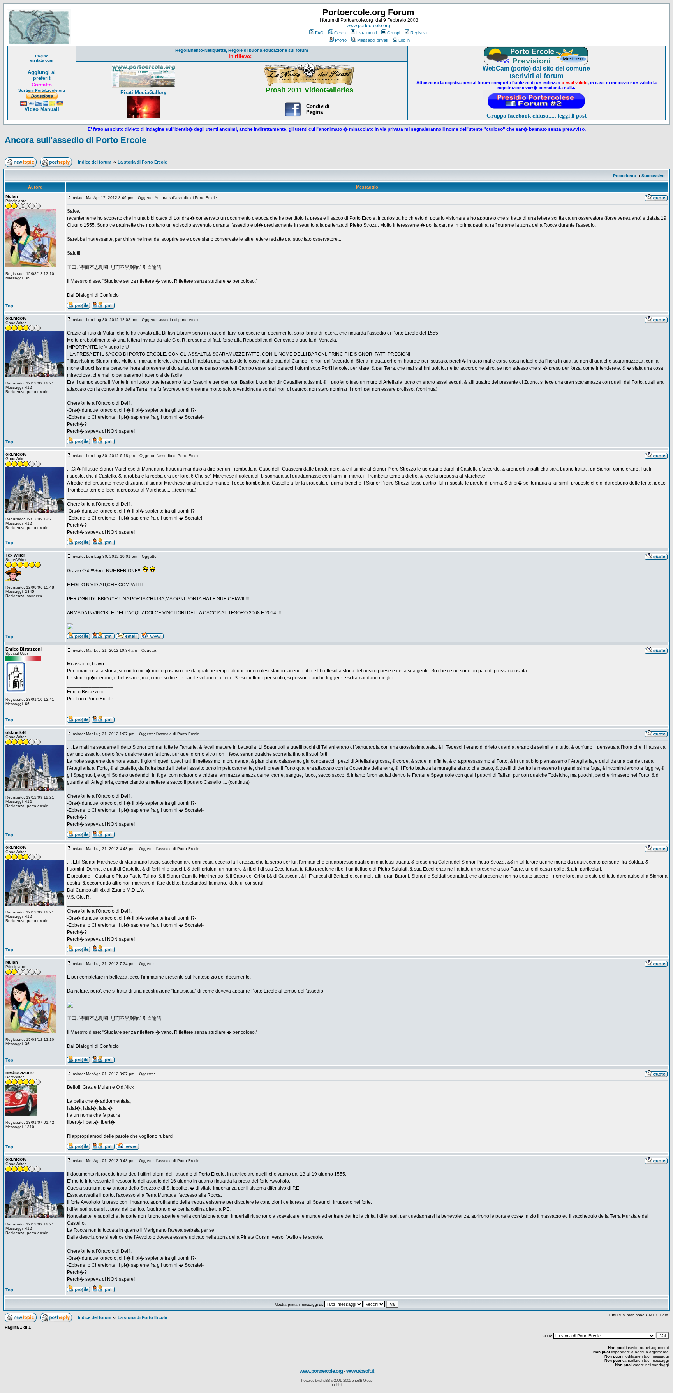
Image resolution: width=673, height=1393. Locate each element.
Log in (404, 40)
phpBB (324, 1380)
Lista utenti (366, 32)
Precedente (624, 175)
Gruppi (393, 32)
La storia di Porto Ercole (142, 162)
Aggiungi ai (42, 72)
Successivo (653, 175)
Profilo (341, 40)
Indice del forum (94, 162)
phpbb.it (336, 1384)
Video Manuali (42, 109)
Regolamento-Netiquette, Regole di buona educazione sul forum (241, 50)
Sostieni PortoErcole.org (41, 90)
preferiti (42, 78)
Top (9, 305)
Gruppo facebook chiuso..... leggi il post (536, 116)
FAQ (319, 32)
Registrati (419, 32)
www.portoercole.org (368, 25)
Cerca (340, 32)
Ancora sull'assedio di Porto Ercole (75, 140)
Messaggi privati (372, 40)
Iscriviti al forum (536, 76)
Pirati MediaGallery (143, 92)
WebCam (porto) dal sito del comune (536, 68)
